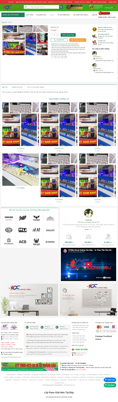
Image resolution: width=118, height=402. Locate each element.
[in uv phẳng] (20, 169)
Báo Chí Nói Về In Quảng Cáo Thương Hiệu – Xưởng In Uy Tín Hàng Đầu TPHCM (44, 2)
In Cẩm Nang (25, 377)
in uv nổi (97, 148)
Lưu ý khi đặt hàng (35, 87)
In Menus (47, 380)
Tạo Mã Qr (98, 380)
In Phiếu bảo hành (72, 380)
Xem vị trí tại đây (81, 369)
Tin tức (11, 2)
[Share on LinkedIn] (65, 57)
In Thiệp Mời (91, 380)
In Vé (71, 374)
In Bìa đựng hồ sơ (11, 374)
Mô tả (4, 87)
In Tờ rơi (6, 377)
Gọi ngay (111, 385)
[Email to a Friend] (59, 57)
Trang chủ (4, 22)
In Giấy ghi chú (55, 380)
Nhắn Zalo (111, 380)
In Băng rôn (107, 374)
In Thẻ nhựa (24, 380)
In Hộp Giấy (53, 377)
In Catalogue (18, 377)
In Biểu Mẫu (8, 380)
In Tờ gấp (82, 374)
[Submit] (61, 7)
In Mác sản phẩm (100, 377)
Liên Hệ (94, 15)
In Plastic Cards (32, 380)
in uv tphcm (20, 148)
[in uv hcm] (97, 175)
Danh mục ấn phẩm (11, 15)
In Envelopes (66, 374)
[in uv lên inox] (59, 124)
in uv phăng (59, 199)
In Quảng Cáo (41, 15)
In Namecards (34, 374)
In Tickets (76, 374)
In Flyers (11, 377)
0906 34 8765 (34, 328)
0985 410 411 (64, 328)
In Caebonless (16, 380)
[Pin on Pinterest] (62, 57)
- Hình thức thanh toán (78, 329)
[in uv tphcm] (20, 124)
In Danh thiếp (26, 374)
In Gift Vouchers (45, 377)
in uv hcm (97, 199)
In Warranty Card (82, 380)
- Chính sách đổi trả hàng (79, 340)
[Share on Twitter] (55, 57)
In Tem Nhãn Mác (64, 15)
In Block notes (63, 380)
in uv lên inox (59, 148)
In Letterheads (51, 374)
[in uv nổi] (97, 124)
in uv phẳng (20, 188)
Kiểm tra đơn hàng (100, 2)
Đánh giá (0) (17, 87)
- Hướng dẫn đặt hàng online (80, 325)
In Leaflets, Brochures (91, 374)
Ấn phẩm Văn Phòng (81, 15)
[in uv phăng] (59, 175)
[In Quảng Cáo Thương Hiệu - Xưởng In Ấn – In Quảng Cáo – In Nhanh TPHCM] (11, 7)
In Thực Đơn (40, 380)
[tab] (4, 87)
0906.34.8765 (13, 337)
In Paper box (60, 377)
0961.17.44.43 (13, 339)
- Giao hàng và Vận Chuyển (80, 327)
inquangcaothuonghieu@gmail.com (11, 357)
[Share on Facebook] (52, 57)
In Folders (19, 374)
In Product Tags (109, 377)
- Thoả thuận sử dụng (78, 338)
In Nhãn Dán (82, 377)
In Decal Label (90, 377)
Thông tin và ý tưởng (82, 2)
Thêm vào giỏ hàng (68, 35)
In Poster (100, 374)
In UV (51, 15)
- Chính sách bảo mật (78, 342)
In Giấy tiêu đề (43, 374)
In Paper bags (74, 377)
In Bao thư (59, 374)
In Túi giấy (67, 377)
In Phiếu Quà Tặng (35, 377)
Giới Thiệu (29, 15)
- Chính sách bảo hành (78, 336)
